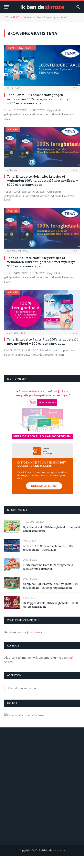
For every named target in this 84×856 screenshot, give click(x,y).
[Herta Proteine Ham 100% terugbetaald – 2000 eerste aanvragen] (12, 564)
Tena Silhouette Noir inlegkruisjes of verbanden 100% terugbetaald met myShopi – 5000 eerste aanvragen (42, 262)
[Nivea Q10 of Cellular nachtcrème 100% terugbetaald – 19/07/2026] (12, 545)
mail (70, 657)
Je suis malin (35, 632)
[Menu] (6, 6)
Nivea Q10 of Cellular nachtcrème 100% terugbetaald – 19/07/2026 (48, 548)
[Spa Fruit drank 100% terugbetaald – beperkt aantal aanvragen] (12, 526)
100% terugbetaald (20, 48)
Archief (13, 129)
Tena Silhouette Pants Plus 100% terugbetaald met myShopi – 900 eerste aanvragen (42, 341)
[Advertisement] (42, 792)
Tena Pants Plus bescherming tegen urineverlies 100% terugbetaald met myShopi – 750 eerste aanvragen (42, 99)
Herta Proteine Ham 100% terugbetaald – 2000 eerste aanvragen (49, 567)
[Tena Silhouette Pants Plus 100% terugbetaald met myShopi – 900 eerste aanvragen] (42, 310)
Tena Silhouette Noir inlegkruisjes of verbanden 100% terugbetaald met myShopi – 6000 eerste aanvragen (42, 180)
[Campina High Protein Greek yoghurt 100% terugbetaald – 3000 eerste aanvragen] (12, 583)
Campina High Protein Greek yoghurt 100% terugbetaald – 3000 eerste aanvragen (50, 586)
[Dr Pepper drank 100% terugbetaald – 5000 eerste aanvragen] (12, 602)
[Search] (78, 6)
